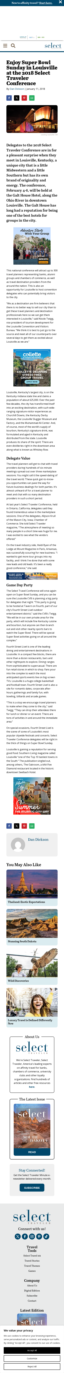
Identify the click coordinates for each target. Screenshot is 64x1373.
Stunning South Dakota (22, 941)
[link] (9, 98)
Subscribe (32, 1295)
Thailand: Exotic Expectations (26, 902)
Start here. (45, 3)
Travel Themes (32, 1265)
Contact (32, 1300)
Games (32, 1270)
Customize (32, 1358)
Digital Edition (32, 1290)
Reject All (32, 1366)
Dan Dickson (17, 88)
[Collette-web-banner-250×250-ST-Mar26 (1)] (32, 388)
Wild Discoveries (18, 980)
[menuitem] (5, 45)
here (32, 1087)
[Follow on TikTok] (46, 1236)
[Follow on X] (18, 1236)
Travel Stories (32, 1260)
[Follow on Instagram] (32, 1236)
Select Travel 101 (32, 1255)
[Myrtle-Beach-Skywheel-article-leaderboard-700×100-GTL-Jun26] (32, 578)
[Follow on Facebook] (25, 1236)
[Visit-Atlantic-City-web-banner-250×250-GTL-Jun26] (32, 816)
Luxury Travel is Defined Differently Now (30, 1021)
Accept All (32, 1350)
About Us (32, 1285)
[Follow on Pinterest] (39, 1236)
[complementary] (32, 1349)
